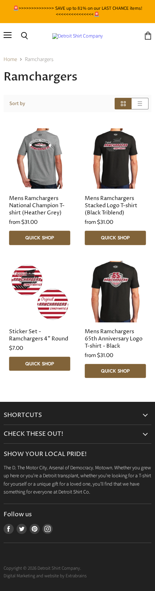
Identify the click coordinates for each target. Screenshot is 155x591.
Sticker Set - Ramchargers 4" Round (38, 335)
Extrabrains (76, 576)
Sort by (17, 104)
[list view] (140, 103)
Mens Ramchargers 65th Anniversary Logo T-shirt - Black (113, 339)
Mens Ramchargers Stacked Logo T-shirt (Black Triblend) (111, 206)
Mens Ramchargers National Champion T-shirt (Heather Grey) (37, 206)
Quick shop (39, 237)
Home (10, 59)
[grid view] (123, 103)
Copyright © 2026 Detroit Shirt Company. (42, 568)
